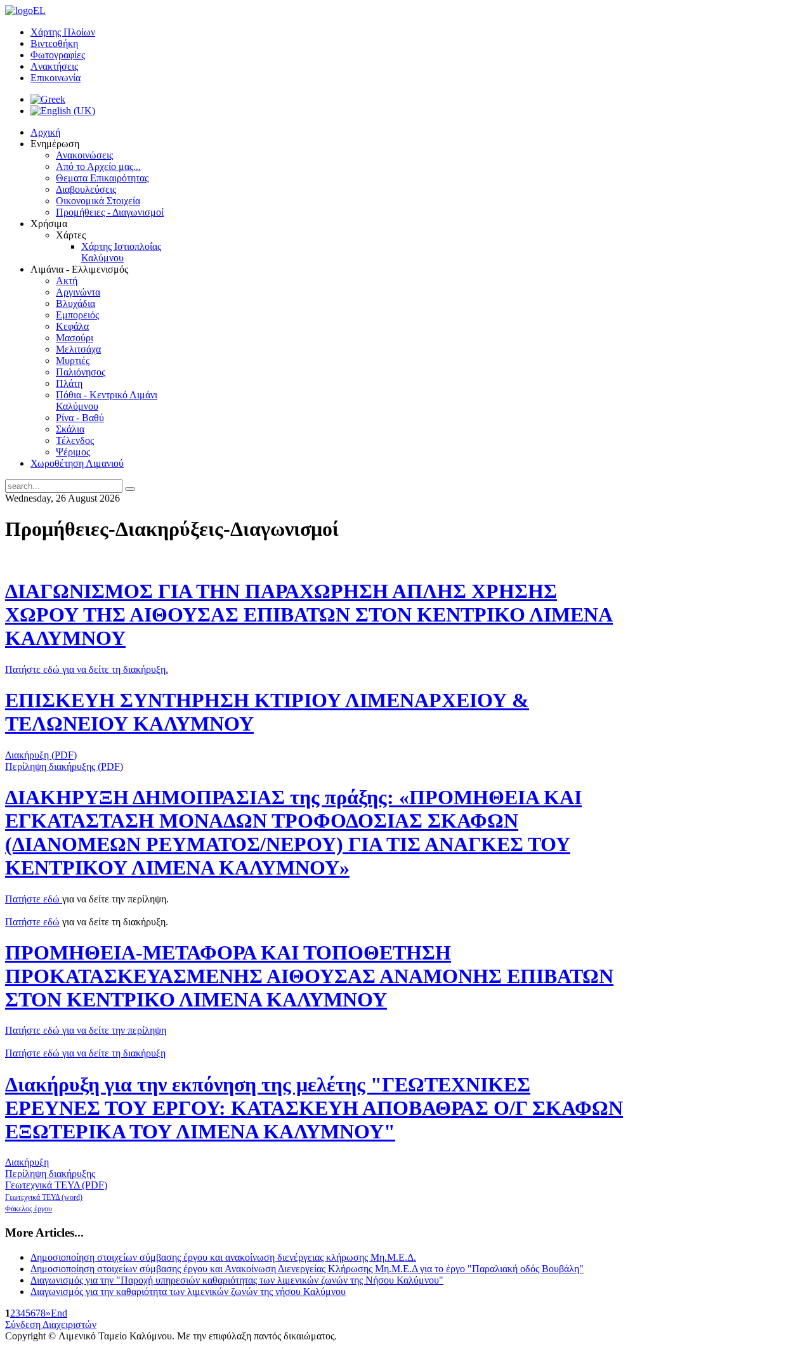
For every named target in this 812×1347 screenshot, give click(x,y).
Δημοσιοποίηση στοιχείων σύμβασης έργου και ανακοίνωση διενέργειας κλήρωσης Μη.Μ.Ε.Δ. (223, 1257)
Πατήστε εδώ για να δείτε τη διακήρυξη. (86, 669)
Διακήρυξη (27, 1162)
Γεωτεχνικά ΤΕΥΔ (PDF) (56, 1185)
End (59, 1313)
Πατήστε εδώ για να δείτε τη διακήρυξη (85, 1053)
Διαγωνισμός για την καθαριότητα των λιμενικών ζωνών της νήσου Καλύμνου (188, 1291)
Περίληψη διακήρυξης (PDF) (64, 766)
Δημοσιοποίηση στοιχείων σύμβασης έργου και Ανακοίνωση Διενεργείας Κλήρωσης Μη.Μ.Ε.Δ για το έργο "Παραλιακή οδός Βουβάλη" (307, 1268)
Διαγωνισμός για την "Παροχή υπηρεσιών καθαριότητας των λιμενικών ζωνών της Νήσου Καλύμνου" (236, 1280)
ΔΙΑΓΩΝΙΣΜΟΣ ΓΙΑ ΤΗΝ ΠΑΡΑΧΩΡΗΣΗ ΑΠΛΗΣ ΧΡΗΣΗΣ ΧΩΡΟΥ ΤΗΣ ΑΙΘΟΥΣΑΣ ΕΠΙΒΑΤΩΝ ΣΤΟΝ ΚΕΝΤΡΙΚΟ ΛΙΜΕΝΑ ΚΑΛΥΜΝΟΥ (309, 614)
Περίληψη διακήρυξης (50, 1173)
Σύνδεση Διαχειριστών (50, 1324)
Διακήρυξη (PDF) (41, 755)
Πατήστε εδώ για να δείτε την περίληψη (85, 1030)
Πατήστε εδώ (33, 899)
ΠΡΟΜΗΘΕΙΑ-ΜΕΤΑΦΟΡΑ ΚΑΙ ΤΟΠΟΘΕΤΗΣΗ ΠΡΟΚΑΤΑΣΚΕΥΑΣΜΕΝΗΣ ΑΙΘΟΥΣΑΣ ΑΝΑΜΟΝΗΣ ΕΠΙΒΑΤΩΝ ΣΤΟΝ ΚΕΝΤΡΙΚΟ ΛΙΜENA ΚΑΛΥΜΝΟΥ (309, 976)
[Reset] (130, 489)
